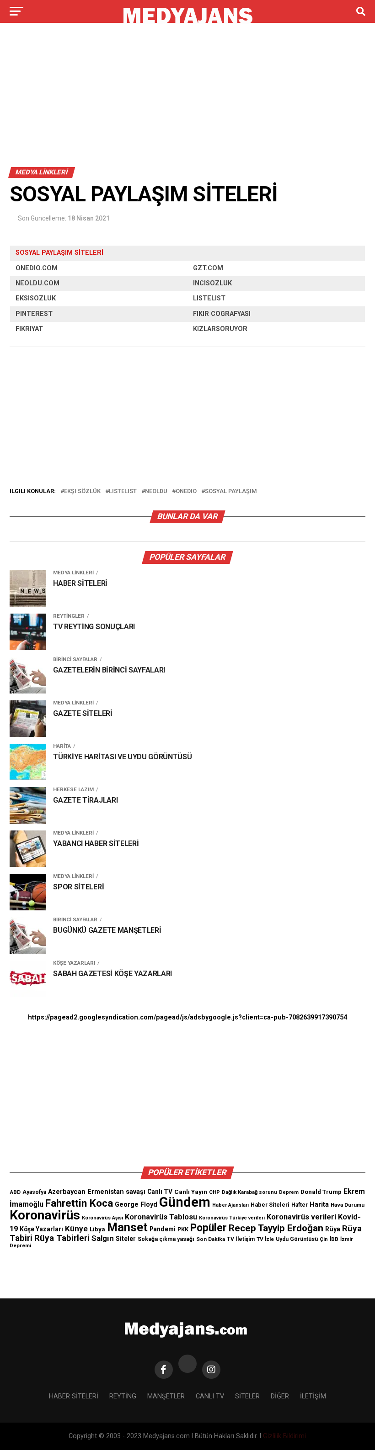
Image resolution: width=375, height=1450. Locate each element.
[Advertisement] (187, 99)
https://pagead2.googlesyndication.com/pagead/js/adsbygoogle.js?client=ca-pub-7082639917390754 (187, 1017)
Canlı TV (159, 1191)
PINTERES (32, 314)
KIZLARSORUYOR (220, 329)
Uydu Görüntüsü (297, 1239)
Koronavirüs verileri (301, 1217)
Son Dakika (210, 1239)
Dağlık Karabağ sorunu (249, 1192)
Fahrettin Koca (79, 1203)
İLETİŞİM (313, 1396)
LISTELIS (207, 298)
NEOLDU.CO (35, 283)
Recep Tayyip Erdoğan (276, 1228)
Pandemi (163, 1229)
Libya (97, 1229)
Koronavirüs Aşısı (102, 1218)
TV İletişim (241, 1239)
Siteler (126, 1238)
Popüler (208, 1228)
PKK (182, 1229)
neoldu (156, 491)
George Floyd (136, 1204)
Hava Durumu (347, 1205)
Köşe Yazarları (41, 1229)
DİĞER (280, 1396)
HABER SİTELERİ (73, 1396)
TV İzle (265, 1239)
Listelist (123, 491)
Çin (324, 1239)
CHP (214, 1192)
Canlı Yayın (190, 1191)
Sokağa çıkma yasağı (166, 1239)
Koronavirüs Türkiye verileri (232, 1218)
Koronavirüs (45, 1215)
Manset (127, 1227)
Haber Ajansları (230, 1205)
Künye (76, 1228)
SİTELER (247, 1396)
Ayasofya (34, 1192)
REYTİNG (122, 1396)
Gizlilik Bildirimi (284, 1436)
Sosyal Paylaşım (231, 491)
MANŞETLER (166, 1396)
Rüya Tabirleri (62, 1238)
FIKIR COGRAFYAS (221, 314)
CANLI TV (210, 1396)
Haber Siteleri (270, 1204)
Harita (319, 1204)
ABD (15, 1192)
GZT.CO (205, 268)
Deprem (289, 1192)
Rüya (332, 1229)
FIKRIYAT (29, 329)
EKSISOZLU (34, 298)
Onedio (186, 491)
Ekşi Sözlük (82, 491)
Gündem (184, 1202)
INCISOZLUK (212, 283)
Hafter (299, 1205)
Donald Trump (321, 1191)
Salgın (102, 1238)
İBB (334, 1239)
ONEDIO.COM (37, 268)
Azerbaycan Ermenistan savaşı (96, 1191)
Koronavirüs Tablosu (161, 1217)
